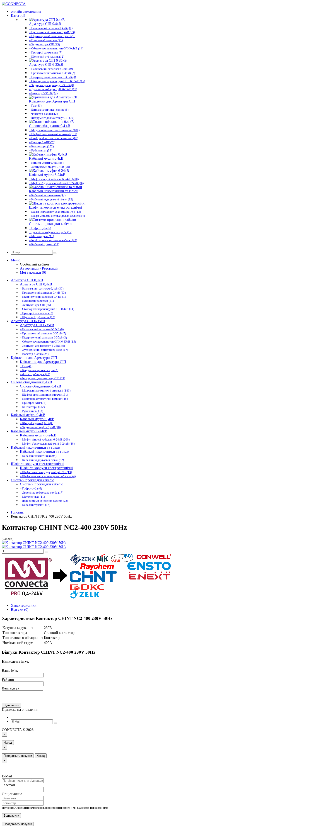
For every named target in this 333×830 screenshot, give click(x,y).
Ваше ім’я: (10, 670)
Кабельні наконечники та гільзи (35, 447)
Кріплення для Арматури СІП (34, 358)
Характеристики (23, 605)
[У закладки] (46, 552)
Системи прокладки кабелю (32, 480)
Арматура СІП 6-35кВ (28, 321)
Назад (8, 742)
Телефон (8, 785)
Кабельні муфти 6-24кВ (29, 431)
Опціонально (12, 794)
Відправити (11, 705)
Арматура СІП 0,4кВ (27, 280)
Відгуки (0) (19, 609)
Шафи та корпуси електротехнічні (37, 464)
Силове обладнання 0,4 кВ (31, 382)
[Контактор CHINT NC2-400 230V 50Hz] (34, 543)
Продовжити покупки (18, 755)
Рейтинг (8, 679)
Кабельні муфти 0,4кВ (28, 415)
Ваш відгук (10, 688)
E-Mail (7, 776)
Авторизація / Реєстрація (39, 268)
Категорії (18, 15)
